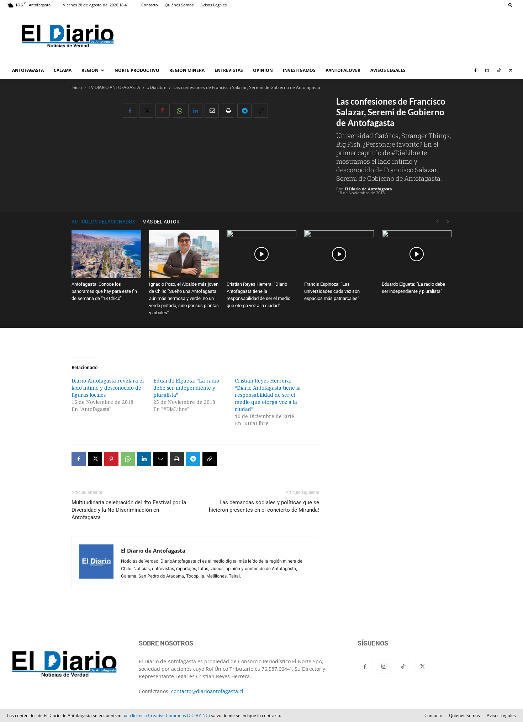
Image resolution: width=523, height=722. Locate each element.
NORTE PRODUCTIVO (137, 70)
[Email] (212, 111)
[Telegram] (244, 111)
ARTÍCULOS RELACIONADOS (103, 222)
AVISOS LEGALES (388, 70)
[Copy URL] (261, 111)
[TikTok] (498, 70)
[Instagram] (487, 70)
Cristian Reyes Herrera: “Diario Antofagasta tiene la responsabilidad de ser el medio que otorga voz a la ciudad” (268, 395)
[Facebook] (475, 70)
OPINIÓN (263, 70)
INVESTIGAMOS (299, 70)
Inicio (77, 87)
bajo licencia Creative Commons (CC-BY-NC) (166, 715)
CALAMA (63, 70)
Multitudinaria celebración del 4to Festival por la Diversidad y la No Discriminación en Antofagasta (129, 510)
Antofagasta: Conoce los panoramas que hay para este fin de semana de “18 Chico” (104, 291)
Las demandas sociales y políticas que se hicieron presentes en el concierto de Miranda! (264, 506)
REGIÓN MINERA (187, 70)
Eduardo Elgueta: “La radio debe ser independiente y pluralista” (186, 388)
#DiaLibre (157, 87)
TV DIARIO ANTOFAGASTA (114, 87)
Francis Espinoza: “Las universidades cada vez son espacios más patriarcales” (332, 291)
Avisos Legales (213, 4)
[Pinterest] (162, 111)
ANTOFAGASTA (28, 70)
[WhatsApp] (179, 111)
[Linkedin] (195, 111)
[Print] (228, 111)
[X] (510, 70)
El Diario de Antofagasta (368, 188)
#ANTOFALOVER (343, 70)
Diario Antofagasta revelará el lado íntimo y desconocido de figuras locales (108, 388)
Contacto (149, 4)
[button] (510, 4)
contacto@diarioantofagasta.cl (207, 691)
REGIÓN (90, 70)
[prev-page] (437, 221)
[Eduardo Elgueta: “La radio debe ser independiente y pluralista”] (416, 254)
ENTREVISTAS (229, 70)
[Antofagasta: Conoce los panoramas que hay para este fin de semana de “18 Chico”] (106, 254)
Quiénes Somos (179, 4)
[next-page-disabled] (447, 221)
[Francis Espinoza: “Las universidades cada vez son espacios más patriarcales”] (339, 254)
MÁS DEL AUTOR (161, 222)
